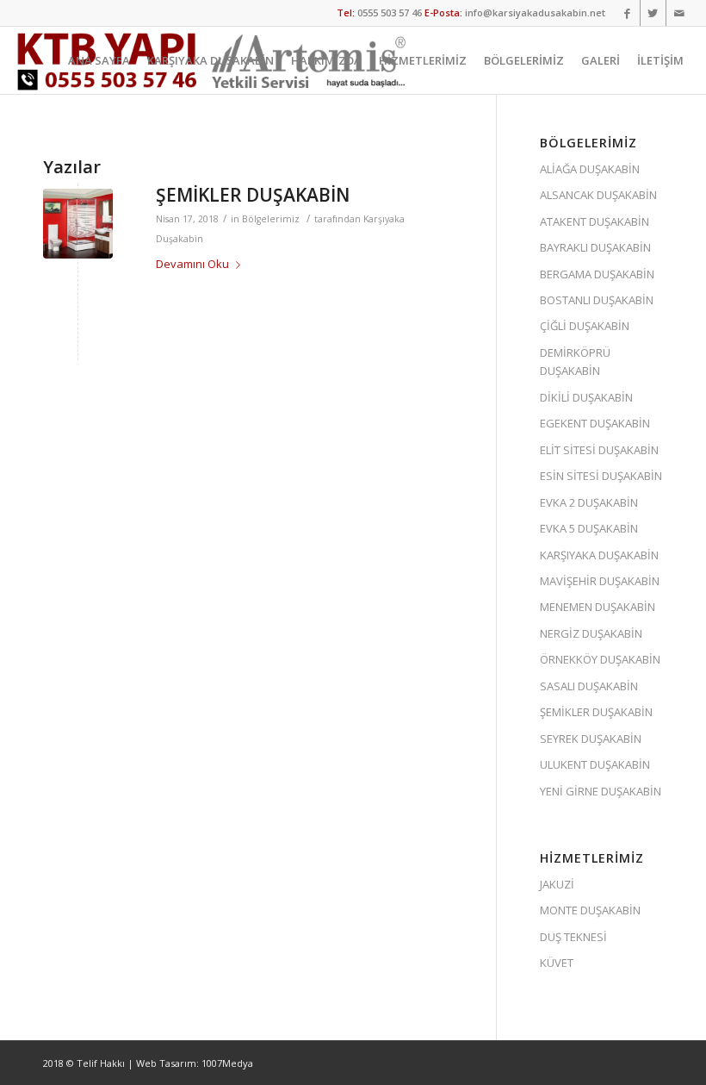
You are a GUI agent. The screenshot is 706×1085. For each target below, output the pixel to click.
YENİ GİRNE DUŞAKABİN (600, 791)
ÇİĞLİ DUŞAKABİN (584, 326)
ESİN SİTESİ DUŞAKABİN (601, 475)
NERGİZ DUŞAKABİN (591, 633)
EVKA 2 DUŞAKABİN (589, 502)
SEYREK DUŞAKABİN (590, 738)
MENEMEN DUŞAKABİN (597, 606)
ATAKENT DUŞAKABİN (594, 221)
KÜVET (556, 962)
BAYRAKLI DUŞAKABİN (595, 247)
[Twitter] (653, 13)
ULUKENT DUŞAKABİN (595, 764)
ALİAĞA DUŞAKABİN (590, 169)
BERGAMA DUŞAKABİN (597, 274)
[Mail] (679, 13)
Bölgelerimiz (271, 219)
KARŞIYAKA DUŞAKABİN (599, 555)
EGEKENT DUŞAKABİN (595, 423)
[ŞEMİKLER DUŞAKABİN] (78, 224)
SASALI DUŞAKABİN (589, 686)
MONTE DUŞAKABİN (590, 910)
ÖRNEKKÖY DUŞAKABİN (600, 659)
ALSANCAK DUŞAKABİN (598, 195)
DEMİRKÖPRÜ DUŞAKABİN (575, 361)
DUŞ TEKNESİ (573, 937)
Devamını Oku (192, 263)
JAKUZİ (557, 884)
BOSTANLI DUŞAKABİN (596, 300)
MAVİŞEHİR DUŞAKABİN (600, 581)
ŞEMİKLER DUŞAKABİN (253, 195)
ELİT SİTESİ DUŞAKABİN (599, 450)
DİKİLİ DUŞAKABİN (586, 397)
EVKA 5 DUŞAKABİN (589, 528)
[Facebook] (627, 13)
